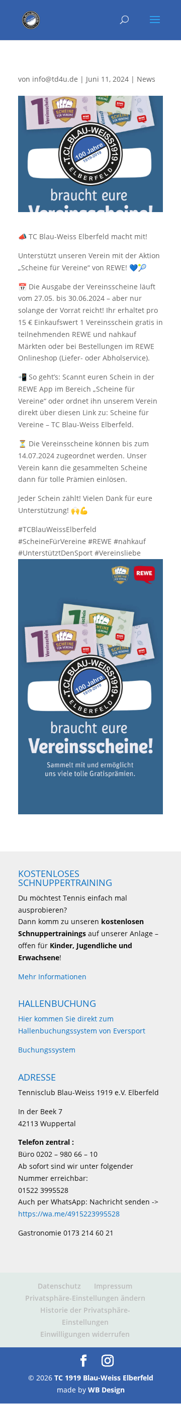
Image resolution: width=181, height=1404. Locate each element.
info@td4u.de (55, 79)
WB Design (106, 1389)
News (146, 79)
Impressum (113, 1286)
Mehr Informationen (52, 976)
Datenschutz (59, 1286)
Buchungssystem (46, 1050)
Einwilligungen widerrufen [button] (85, 1334)
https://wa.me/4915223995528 (69, 1213)
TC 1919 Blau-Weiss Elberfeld (103, 1377)
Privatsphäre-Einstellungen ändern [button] (85, 1298)
